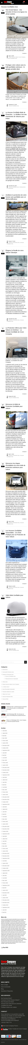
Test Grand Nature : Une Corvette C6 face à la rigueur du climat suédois (16, 12)
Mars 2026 (4, 738)
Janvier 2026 (5, 743)
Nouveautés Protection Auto (8, 672)
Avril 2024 (4, 787)
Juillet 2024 (4, 779)
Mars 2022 (4, 846)
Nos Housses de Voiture (7, 1001)
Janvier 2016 (5, 897)
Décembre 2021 (5, 853)
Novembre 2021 (5, 856)
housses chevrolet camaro (20, 931)
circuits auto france (11, 931)
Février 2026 (5, 740)
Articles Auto (4, 681)
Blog (2, 989)
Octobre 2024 (5, 772)
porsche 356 (20, 940)
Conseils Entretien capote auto (16, 921)
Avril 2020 (4, 878)
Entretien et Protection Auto (14, 242)
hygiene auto (11, 934)
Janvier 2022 (5, 851)
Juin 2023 (4, 811)
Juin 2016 (4, 895)
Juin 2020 (4, 875)
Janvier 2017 (5, 890)
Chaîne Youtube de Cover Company (17, 1028)
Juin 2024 (4, 782)
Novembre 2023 (5, 799)
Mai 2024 (4, 784)
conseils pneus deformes (14, 923)
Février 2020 (5, 882)
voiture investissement (15, 938)
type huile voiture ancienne (16, 926)
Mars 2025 (4, 760)
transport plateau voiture (17, 942)
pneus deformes (16, 920)
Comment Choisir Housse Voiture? (10, 1000)
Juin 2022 (4, 841)
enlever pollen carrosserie (19, 934)
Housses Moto (5, 699)
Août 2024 (4, 777)
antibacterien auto (4, 934)
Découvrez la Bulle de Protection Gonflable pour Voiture (14, 406)
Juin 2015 (4, 910)
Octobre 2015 (5, 905)
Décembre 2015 (5, 900)
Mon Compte (4, 984)
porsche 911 (3, 933)
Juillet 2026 (4, 733)
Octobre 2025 (5, 748)
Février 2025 (5, 762)
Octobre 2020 (5, 868)
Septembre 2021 (5, 858)
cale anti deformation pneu (18, 930)
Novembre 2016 (5, 892)
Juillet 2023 (4, 809)
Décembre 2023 (5, 797)
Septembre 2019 (5, 885)
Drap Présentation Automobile (8, 689)
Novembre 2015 (5, 902)
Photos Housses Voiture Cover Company (17, 57)
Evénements (5, 669)
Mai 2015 (4, 912)
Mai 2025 (4, 755)
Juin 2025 (4, 752)
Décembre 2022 (5, 826)
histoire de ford (4, 931)
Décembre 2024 (5, 767)
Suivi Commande (5, 986)
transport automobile (12, 919)
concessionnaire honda (6, 938)
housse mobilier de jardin (9, 928)
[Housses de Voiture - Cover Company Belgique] (9, 2)
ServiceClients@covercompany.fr (10, 1020)
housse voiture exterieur (6, 929)
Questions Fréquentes (7, 991)
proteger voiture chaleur (20, 928)
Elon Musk (13, 929)
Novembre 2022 (5, 828)
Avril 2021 (4, 860)
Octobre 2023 (5, 802)
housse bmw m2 (10, 939)
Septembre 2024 (5, 774)
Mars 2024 (4, 789)
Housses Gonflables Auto (12, 58)
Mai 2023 (4, 814)
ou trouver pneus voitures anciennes (8, 925)
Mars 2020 (4, 880)
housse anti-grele (4, 919)
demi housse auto (13, 940)
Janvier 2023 (5, 824)
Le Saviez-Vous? (5, 686)
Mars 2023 (4, 819)
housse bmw (22, 923)
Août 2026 (4, 730)
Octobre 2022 (5, 831)
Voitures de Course (6, 694)
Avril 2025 (4, 757)
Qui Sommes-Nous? (6, 998)
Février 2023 (5, 821)
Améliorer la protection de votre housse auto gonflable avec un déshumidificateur (16, 197)
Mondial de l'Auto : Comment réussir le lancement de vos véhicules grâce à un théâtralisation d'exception (16, 708)
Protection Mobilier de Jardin (8, 691)
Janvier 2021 (5, 863)
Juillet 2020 (4, 873)
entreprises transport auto (6, 942)
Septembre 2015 (5, 907)
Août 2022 (4, 836)
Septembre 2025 (5, 750)
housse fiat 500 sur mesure (20, 933)
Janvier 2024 (5, 794)
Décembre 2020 (5, 865)
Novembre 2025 (5, 745)
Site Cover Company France (10, 1025)
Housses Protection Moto (7, 696)
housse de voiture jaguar (6, 924)
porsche (11, 920)
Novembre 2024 (5, 770)
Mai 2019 (4, 887)
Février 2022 (5, 848)
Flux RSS (5, 947)
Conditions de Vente (6, 1005)
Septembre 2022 (5, 833)
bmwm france (13, 943)
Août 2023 (4, 806)
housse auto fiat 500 (10, 933)
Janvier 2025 (5, 765)
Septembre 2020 (5, 870)
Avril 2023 (4, 816)
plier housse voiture (7, 926)
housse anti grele (20, 919)
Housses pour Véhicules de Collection (11, 1003)
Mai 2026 (4, 735)
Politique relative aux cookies (9, 1007)
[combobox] (14, 662)
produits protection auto (18, 939)
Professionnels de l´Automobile (11, 678)
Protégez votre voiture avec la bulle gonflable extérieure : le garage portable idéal (15, 67)
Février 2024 (5, 792)
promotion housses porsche (15, 935)
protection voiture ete (5, 935)
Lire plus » (24, 53)
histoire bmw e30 (14, 924)
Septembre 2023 (5, 804)
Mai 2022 (4, 843)
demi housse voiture (23, 924)
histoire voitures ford (20, 929)
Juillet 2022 (4, 838)
